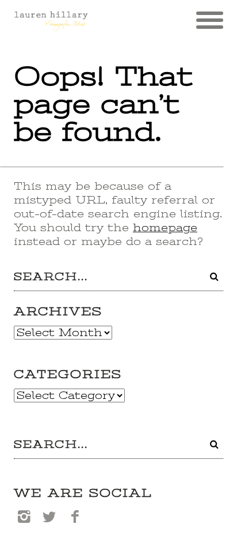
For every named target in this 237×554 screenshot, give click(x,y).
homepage (165, 227)
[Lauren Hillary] (51, 26)
